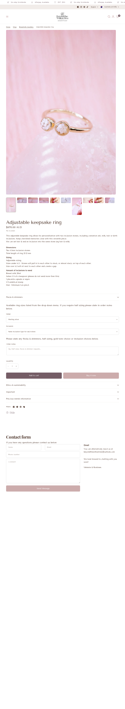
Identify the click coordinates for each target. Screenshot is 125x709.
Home (8, 27)
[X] (17, 406)
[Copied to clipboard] (24, 406)
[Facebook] (78, 7)
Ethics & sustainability (16, 385)
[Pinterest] (84, 7)
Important (10, 392)
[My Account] (113, 16)
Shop (14, 27)
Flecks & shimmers (14, 297)
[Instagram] (81, 7)
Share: (8, 407)
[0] (117, 16)
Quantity (9, 361)
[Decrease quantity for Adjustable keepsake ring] (8, 366)
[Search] (109, 16)
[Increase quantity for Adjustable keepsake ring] (16, 366)
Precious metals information (18, 399)
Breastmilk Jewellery (26, 27)
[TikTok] (87, 7)
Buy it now (91, 375)
